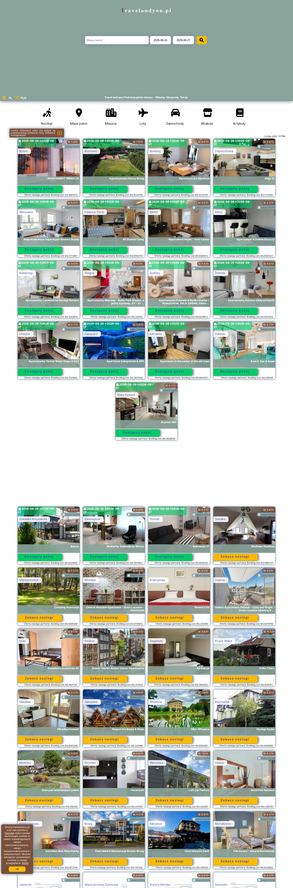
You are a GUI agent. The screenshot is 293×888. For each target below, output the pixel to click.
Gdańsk (220, 273)
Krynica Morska (160, 884)
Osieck (219, 762)
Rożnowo (91, 151)
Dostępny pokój (39, 188)
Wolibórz (25, 762)
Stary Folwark (126, 394)
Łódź (22, 641)
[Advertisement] (146, 475)
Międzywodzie (29, 580)
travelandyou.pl (146, 10)
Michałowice (223, 823)
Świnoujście (92, 519)
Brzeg (88, 823)
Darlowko (221, 884)
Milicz (218, 212)
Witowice (156, 701)
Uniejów (24, 334)
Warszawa (26, 212)
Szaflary (155, 273)
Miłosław (25, 701)
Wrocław (90, 580)
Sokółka (220, 519)
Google (9, 833)
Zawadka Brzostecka (33, 519)
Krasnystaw (157, 580)
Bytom (23, 151)
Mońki (154, 212)
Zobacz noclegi (235, 556)
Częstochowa (224, 151)
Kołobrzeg (26, 273)
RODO (25, 863)
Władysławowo (29, 823)
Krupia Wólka (223, 641)
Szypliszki (156, 641)
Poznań (155, 519)
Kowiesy (155, 151)
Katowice (156, 334)
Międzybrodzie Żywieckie (101, 884)
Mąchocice (222, 701)
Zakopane (91, 334)
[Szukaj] (201, 40)
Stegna (89, 273)
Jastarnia (25, 884)
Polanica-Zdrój (94, 212)
